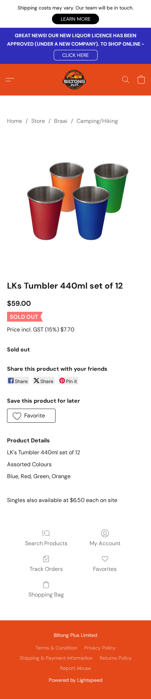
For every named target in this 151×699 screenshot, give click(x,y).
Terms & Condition (56, 648)
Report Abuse (75, 668)
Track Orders (46, 569)
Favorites (105, 569)
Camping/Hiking (97, 121)
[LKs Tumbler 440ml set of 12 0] (75, 201)
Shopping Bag (46, 594)
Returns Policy (116, 658)
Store (38, 121)
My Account (105, 543)
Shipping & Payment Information (56, 658)
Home (14, 121)
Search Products (46, 543)
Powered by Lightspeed (76, 680)
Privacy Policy (100, 648)
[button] (75, 19)
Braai (60, 121)
